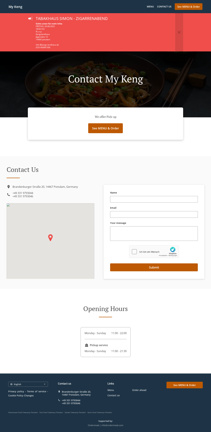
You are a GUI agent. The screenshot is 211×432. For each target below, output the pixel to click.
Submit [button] (154, 267)
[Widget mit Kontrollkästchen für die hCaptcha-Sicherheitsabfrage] (154, 251)
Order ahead (139, 390)
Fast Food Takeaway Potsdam (51, 412)
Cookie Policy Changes (21, 395)
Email (113, 208)
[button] (179, 32)
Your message (118, 223)
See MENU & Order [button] (188, 6)
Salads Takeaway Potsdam (75, 412)
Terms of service (36, 391)
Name (113, 192)
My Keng (15, 6)
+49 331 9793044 (23, 193)
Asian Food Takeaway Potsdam (100, 412)
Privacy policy (16, 391)
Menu (150, 6)
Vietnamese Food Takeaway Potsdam (23, 412)
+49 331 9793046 (23, 196)
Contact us (164, 6)
